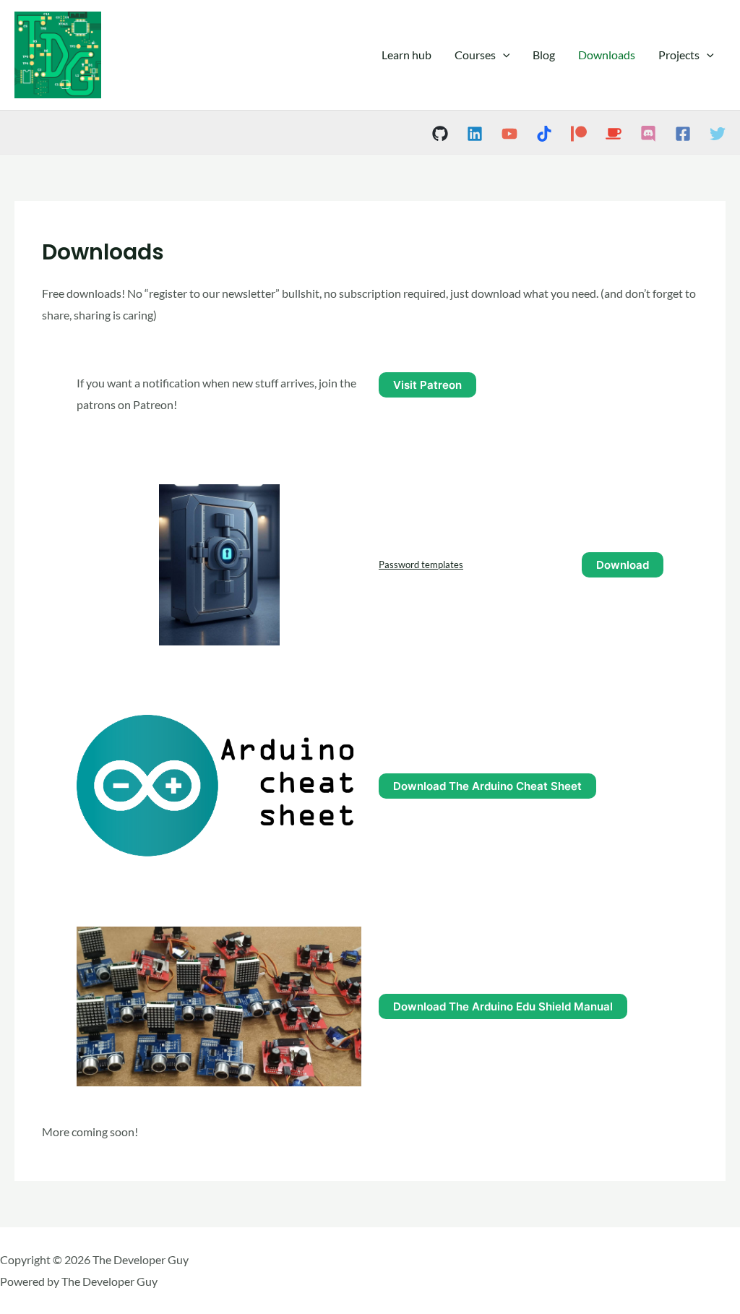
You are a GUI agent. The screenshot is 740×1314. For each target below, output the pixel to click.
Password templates (421, 564)
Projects (679, 54)
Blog (544, 54)
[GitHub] (440, 134)
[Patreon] (579, 134)
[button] (503, 55)
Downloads (606, 54)
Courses (475, 54)
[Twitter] (718, 134)
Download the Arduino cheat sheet (487, 786)
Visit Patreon (427, 385)
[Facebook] (683, 134)
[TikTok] (544, 134)
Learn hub (406, 54)
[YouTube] (509, 134)
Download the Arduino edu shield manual (503, 1006)
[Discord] (648, 134)
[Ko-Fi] (613, 134)
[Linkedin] (475, 134)
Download (622, 565)
